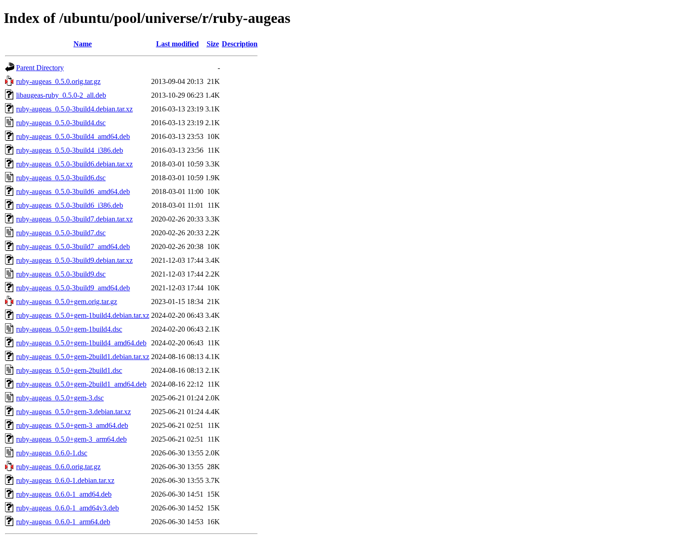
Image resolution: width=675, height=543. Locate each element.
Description (240, 44)
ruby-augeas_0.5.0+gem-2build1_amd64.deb (81, 384)
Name (82, 44)
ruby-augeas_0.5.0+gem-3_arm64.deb (71, 439)
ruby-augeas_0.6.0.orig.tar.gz (58, 467)
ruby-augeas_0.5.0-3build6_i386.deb (69, 205)
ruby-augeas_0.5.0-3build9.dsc (61, 274)
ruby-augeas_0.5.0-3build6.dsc (61, 178)
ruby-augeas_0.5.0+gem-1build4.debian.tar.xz (82, 315)
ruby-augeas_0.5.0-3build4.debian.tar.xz (74, 109)
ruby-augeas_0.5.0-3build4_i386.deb (69, 150)
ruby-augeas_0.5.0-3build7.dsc (61, 233)
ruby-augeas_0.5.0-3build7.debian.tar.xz (74, 219)
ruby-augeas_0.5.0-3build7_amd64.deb (73, 246)
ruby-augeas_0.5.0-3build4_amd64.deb (73, 136)
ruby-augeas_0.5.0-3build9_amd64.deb (73, 288)
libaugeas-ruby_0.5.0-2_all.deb (61, 95)
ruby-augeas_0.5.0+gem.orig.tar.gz (66, 301)
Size (213, 44)
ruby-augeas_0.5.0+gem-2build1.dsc (69, 370)
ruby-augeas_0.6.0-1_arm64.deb (63, 522)
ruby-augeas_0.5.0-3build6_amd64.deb (73, 191)
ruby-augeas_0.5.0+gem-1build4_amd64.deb (81, 343)
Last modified (177, 44)
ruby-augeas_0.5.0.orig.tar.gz (58, 81)
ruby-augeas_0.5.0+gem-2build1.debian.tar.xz (82, 356)
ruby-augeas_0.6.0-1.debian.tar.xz (65, 480)
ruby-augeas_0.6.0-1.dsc (51, 453)
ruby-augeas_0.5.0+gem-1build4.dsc (69, 329)
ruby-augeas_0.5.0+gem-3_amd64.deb (72, 425)
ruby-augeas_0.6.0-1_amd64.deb (64, 494)
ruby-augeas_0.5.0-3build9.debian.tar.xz (74, 260)
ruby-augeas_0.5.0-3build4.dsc (61, 123)
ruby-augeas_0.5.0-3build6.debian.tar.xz (74, 164)
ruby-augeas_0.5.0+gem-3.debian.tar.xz (73, 412)
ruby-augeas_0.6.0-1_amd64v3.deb (67, 508)
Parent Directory (40, 68)
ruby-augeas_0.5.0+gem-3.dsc (60, 398)
